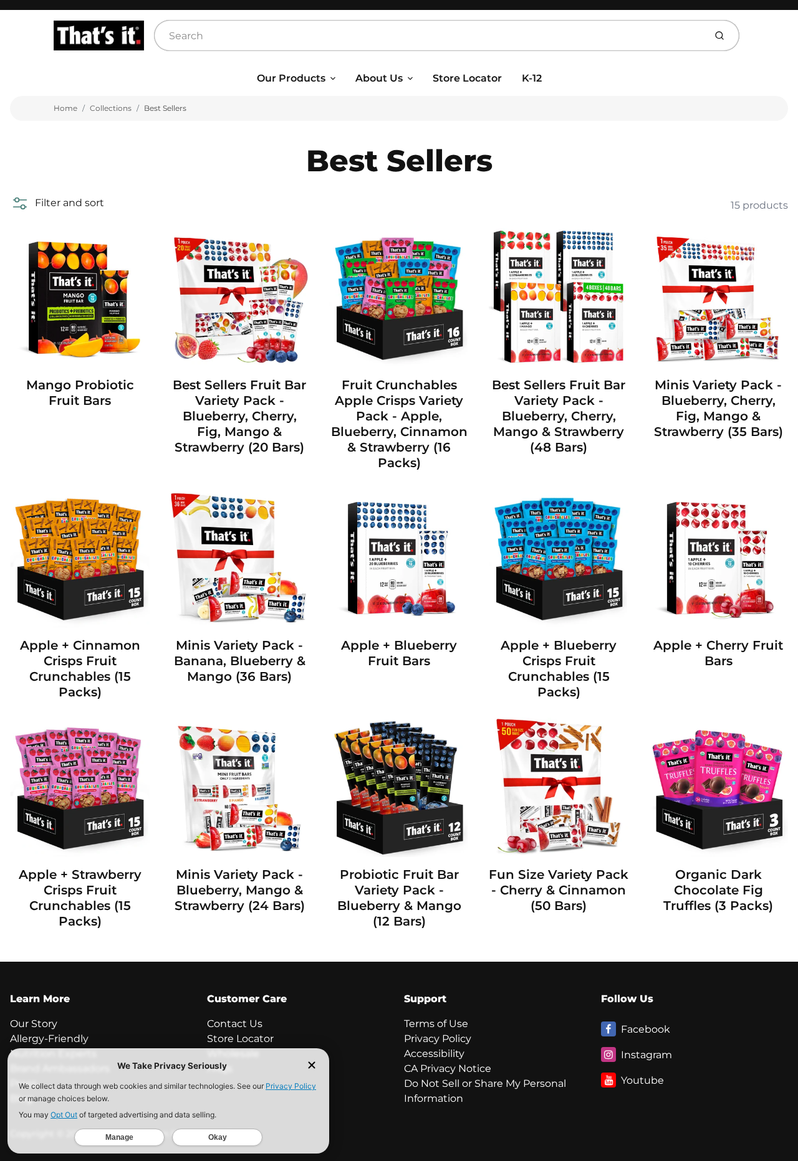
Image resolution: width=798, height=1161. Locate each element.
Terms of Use (436, 1024)
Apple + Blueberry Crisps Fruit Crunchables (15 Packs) (559, 668)
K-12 (532, 78)
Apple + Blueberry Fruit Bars (399, 653)
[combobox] (428, 35)
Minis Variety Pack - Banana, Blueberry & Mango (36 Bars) (239, 661)
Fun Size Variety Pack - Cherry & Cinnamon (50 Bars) (558, 890)
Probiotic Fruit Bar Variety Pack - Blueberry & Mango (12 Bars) (399, 898)
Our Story (33, 1024)
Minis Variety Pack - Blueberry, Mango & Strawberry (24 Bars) (240, 890)
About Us (379, 78)
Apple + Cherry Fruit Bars (718, 653)
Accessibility (434, 1053)
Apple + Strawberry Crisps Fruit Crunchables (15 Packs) (80, 898)
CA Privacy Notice (447, 1068)
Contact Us (234, 1024)
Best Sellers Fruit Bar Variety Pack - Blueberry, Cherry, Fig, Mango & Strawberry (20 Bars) (239, 416)
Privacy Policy (437, 1039)
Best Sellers (165, 108)
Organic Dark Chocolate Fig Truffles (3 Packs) (718, 890)
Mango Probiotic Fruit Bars (80, 392)
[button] (57, 203)
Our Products (291, 78)
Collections (111, 108)
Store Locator (467, 78)
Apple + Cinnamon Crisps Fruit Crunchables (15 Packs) (80, 668)
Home (65, 108)
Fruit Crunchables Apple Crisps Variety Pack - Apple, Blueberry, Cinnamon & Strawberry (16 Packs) (399, 423)
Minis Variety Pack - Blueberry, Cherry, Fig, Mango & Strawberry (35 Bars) (718, 408)
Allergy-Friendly (49, 1039)
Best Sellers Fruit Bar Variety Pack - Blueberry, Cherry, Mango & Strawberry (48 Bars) (558, 416)
